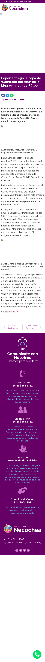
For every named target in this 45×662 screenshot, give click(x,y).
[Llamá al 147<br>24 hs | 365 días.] (22, 373)
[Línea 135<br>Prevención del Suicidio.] (22, 448)
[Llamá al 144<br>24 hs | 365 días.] (22, 410)
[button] (39, 8)
